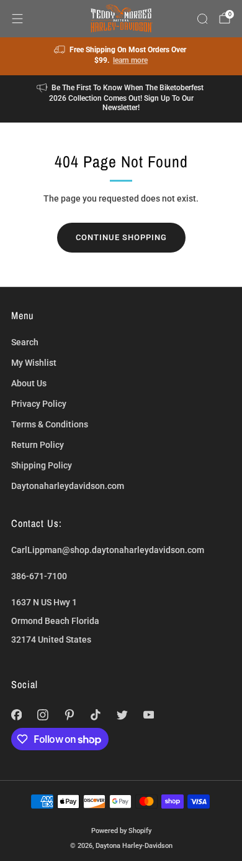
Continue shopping (121, 237)
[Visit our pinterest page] (69, 715)
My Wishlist (33, 363)
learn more (130, 60)
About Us (29, 383)
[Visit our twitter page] (122, 715)
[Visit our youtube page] (148, 715)
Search (24, 342)
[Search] (202, 18)
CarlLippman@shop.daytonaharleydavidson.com (107, 550)
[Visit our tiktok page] (96, 715)
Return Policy (37, 445)
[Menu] (17, 18)
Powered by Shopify (121, 830)
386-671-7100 (39, 576)
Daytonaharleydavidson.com (67, 486)
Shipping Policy (41, 465)
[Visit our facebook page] (16, 715)
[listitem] (121, 56)
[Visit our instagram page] (43, 715)
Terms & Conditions (49, 424)
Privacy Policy (38, 404)
